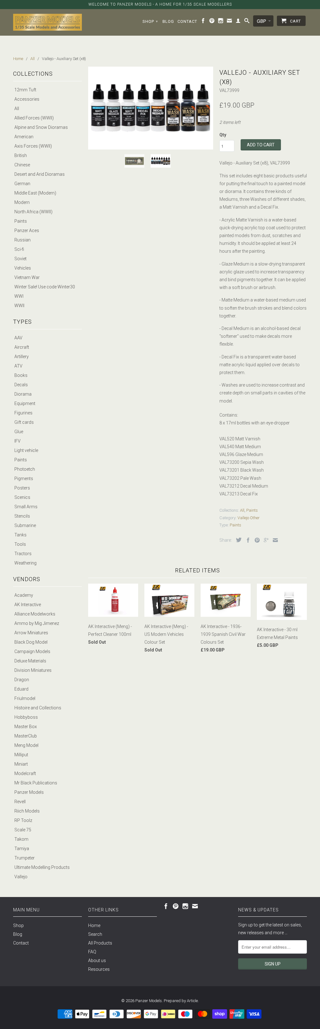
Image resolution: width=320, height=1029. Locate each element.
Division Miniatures (33, 670)
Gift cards (24, 422)
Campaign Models (32, 651)
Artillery (21, 356)
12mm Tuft (25, 89)
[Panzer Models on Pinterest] (212, 22)
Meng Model (26, 745)
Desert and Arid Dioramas (39, 174)
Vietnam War (27, 277)
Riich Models (27, 811)
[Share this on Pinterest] (256, 540)
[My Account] (238, 22)
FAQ (92, 951)
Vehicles (22, 268)
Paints (20, 221)
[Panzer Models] (47, 22)
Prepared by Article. (181, 1000)
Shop (150, 21)
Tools (20, 544)
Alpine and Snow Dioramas (41, 127)
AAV (18, 337)
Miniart (21, 764)
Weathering (25, 562)
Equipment (24, 403)
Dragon (21, 679)
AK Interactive (27, 604)
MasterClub (25, 735)
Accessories (26, 99)
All (16, 108)
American (23, 136)
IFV (17, 441)
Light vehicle (26, 450)
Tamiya (21, 848)
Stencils (22, 516)
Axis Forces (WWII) (33, 146)
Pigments (23, 478)
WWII (19, 305)
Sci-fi (19, 249)
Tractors (23, 553)
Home (94, 925)
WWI (18, 296)
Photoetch (24, 469)
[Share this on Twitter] (237, 540)
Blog (168, 21)
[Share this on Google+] (265, 540)
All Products (100, 942)
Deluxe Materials (30, 660)
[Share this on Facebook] (246, 540)
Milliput (21, 754)
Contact (187, 21)
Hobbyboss (26, 717)
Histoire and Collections (37, 707)
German (22, 183)
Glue (18, 431)
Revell (20, 801)
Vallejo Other (249, 517)
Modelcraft (25, 773)
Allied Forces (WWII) (34, 117)
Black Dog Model (31, 642)
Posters (22, 487)
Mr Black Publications (35, 782)
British (20, 155)
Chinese (22, 164)
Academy (23, 595)
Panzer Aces (26, 230)
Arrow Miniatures (31, 632)
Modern (22, 202)
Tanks (20, 534)
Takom (21, 839)
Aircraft (21, 347)
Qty (222, 134)
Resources (99, 969)
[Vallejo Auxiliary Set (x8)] (150, 108)
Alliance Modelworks (34, 613)
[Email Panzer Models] (229, 22)
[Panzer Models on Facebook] (203, 22)
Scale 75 (22, 829)
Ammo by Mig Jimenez (36, 623)
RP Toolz (23, 820)
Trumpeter (24, 857)
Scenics (22, 497)
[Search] (247, 22)
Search (95, 934)
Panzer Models (29, 792)
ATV (18, 365)
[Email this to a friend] (274, 540)
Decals (21, 384)
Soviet (20, 258)
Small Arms (26, 506)
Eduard (21, 689)
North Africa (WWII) (33, 211)
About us (97, 960)
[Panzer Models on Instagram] (220, 22)
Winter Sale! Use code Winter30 (44, 286)
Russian (22, 239)
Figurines (23, 412)
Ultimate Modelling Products (42, 867)
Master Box (25, 726)
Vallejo (21, 876)
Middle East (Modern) (35, 192)
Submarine (25, 525)
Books (21, 375)
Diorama (23, 394)
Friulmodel (24, 698)
